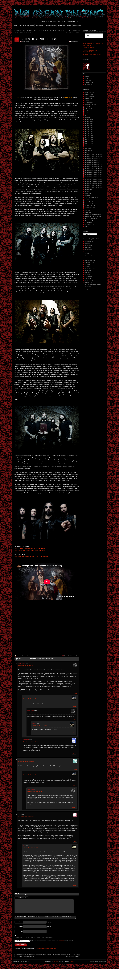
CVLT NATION (88, 250)
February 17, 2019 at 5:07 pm (30, 741)
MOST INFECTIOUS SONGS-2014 (93, 164)
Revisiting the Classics (90, 204)
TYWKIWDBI (88, 287)
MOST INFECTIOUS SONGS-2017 (93, 171)
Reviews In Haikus (89, 201)
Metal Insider (88, 270)
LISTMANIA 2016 (89, 127)
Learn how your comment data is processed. (45, 948)
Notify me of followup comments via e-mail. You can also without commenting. (52, 940)
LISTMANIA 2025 (89, 146)
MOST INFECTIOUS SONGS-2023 (93, 183)
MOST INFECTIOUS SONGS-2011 (93, 158)
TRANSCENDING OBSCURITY (93, 285)
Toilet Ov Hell (88, 283)
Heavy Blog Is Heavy (90, 260)
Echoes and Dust (89, 256)
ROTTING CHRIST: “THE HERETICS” (39, 39)
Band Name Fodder (90, 96)
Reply (75, 693)
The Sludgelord (89, 280)
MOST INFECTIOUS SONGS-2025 (93, 187)
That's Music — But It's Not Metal (93, 216)
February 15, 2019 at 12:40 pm (26, 816)
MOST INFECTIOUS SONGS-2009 (93, 154)
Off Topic (87, 191)
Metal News (88, 148)
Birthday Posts (88, 98)
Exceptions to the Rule (90, 104)
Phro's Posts (88, 193)
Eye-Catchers (88, 106)
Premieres (87, 195)
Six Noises (87, 274)
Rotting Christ (76, 655)
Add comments (74, 41)
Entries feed (88, 80)
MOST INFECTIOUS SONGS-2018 (93, 173)
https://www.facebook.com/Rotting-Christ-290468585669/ (31, 556)
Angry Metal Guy (89, 241)
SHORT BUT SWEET (90, 208)
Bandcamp (87, 243)
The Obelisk (88, 278)
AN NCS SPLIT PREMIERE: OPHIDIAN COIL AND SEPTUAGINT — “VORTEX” (66, 31)
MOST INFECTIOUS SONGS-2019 (93, 175)
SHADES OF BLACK (90, 206)
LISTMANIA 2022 (89, 140)
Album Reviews (25, 41)
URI (21, 931)
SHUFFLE (87, 210)
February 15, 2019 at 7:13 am (30, 699)
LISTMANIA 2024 (89, 144)
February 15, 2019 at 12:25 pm (26, 761)
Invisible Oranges (89, 262)
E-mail (20, 926)
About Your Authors (89, 92)
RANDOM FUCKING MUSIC (92, 197)
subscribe (61, 940)
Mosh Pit (87, 152)
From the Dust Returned (91, 258)
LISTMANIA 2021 (89, 137)
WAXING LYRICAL (89, 224)
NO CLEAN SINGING (24, 961)
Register (87, 76)
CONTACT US (77, 26)
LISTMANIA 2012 (89, 119)
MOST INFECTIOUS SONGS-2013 (93, 162)
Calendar (87, 100)
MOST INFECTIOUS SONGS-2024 (93, 185)
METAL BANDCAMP (90, 268)
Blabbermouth (88, 245)
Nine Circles (88, 272)
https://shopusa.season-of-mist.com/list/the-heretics (30, 548)
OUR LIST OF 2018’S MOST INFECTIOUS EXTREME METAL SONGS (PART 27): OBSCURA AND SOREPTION (32, 31)
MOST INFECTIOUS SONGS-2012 (93, 160)
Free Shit (87, 111)
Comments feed (89, 82)
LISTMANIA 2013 (89, 121)
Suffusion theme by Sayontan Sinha (98, 961)
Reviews (87, 199)
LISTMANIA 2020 (89, 135)
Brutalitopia (88, 247)
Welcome (87, 226)
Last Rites (87, 266)
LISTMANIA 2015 (89, 125)
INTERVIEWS (39, 26)
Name (20, 922)
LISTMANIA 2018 (89, 131)
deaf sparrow (88, 252)
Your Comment (22, 897)
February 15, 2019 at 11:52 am (35, 712)
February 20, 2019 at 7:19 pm (30, 847)
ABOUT (69, 26)
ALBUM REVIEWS (50, 26)
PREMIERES (61, 26)
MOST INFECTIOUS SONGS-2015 (93, 166)
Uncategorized (88, 222)
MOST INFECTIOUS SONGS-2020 (93, 177)
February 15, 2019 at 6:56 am (25, 665)
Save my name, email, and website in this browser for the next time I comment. (34, 937)
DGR (71, 655)
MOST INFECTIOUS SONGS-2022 (93, 181)
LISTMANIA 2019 (89, 133)
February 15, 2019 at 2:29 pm (30, 775)
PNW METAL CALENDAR (27, 26)
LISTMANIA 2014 (89, 123)
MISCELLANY (88, 150)
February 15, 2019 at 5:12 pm (34, 791)
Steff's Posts (88, 212)
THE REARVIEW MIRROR (91, 218)
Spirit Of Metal (88, 276)
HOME (15, 26)
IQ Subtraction (88, 115)
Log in (86, 78)
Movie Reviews (88, 189)
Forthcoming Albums (90, 109)
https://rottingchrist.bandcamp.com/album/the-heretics (30, 550)
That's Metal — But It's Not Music (93, 214)
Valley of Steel (88, 289)
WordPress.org (88, 84)
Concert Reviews (89, 102)
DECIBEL (87, 254)
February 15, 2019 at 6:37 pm (39, 725)
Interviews (87, 113)
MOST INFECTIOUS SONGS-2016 (93, 168)
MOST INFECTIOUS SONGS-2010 (93, 156)
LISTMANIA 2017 (89, 129)
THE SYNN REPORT (90, 220)
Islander (23, 655)
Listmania (87, 117)
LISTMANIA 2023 (89, 142)
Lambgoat (87, 264)
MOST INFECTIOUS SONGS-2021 (93, 179)
